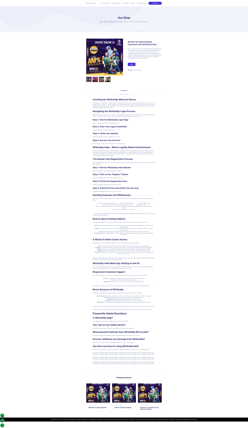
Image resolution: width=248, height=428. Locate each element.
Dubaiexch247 (179, 419)
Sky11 (128, 419)
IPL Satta (78, 419)
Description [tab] (124, 90)
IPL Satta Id (64, 419)
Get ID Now (155, 3)
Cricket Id (194, 419)
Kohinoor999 (114, 419)
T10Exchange (71, 419)
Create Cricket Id (113, 21)
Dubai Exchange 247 (163, 419)
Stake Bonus (148, 419)
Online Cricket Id (140, 419)
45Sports (132, 419)
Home (101, 21)
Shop (105, 21)
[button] (120, 41)
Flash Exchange (122, 419)
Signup (131, 64)
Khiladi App (172, 419)
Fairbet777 (53, 419)
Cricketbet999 (92, 419)
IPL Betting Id (84, 419)
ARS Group (154, 419)
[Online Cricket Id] (90, 3)
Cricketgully (107, 419)
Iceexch (59, 419)
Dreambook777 (187, 419)
